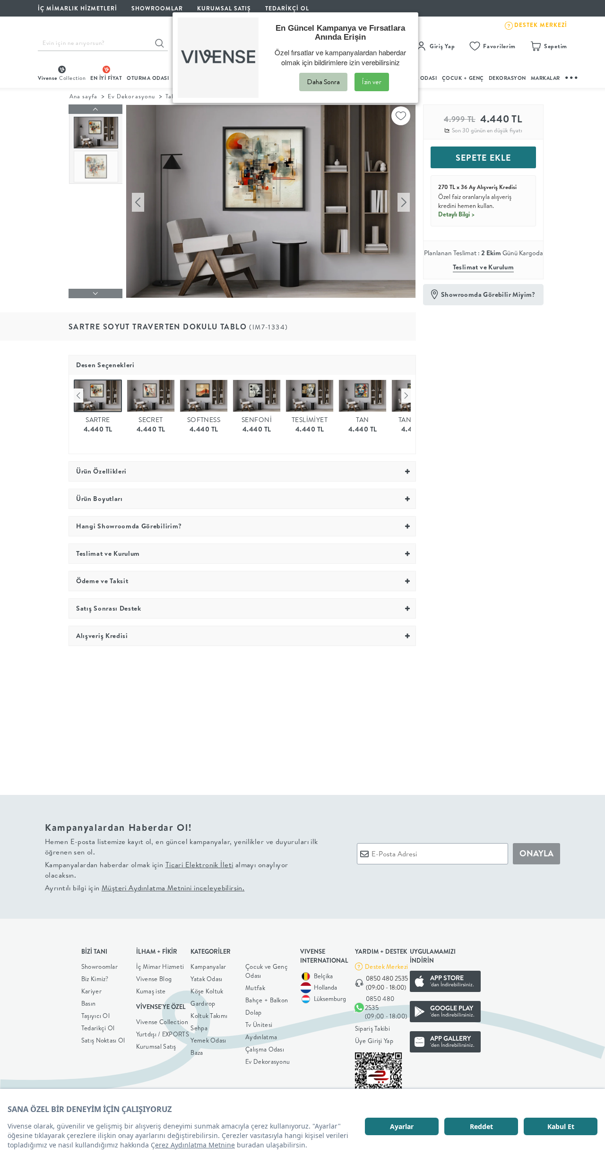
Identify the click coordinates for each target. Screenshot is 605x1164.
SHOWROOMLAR (157, 8)
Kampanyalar (208, 966)
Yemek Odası (208, 1040)
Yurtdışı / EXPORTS (162, 1034)
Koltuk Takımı (208, 1015)
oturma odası (148, 78)
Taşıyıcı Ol (95, 1015)
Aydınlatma (261, 1037)
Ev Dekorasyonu (131, 96)
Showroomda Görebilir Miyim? (488, 294)
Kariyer (91, 991)
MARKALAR (545, 78)
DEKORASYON (507, 78)
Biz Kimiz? (95, 978)
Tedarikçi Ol (287, 8)
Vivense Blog (154, 978)
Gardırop (202, 1003)
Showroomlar (99, 966)
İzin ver (371, 82)
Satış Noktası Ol (103, 1040)
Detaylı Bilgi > (456, 214)
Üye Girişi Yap (374, 1040)
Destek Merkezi (386, 966)
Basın (88, 1003)
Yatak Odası (206, 978)
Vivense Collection (162, 1021)
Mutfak (255, 987)
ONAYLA (536, 853)
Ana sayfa (83, 96)
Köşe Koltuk (206, 991)
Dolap (253, 1012)
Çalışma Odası (264, 1049)
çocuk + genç (463, 78)
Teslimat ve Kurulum (483, 267)
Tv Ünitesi (258, 1024)
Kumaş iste (151, 991)
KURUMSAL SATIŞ (224, 8)
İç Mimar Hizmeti (160, 966)
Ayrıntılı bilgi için (144, 888)
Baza (196, 1052)
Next (406, 395)
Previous (78, 395)
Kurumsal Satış (156, 1046)
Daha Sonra (323, 82)
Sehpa (198, 1028)
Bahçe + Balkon (266, 1000)
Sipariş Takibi (372, 1028)
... (572, 76)
